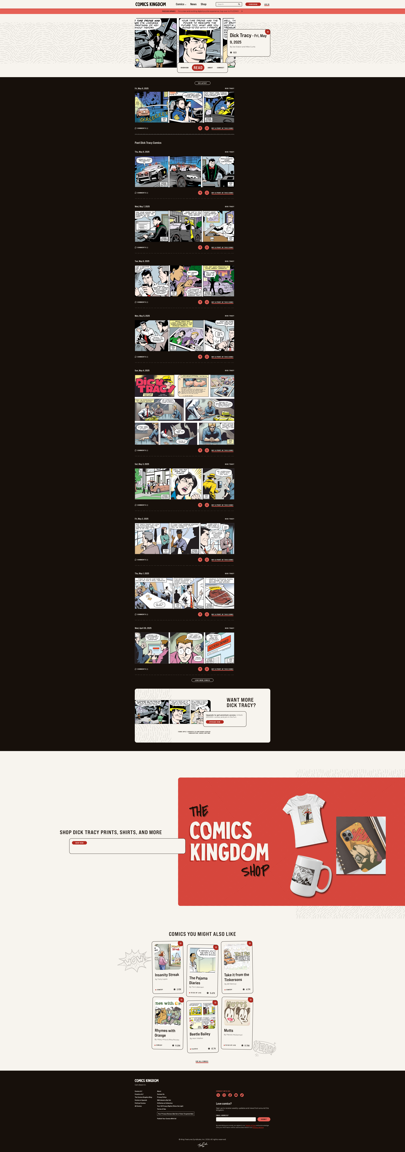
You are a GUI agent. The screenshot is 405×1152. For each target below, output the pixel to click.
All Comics (138, 1106)
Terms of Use (161, 1109)
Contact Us (160, 1094)
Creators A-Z (139, 1094)
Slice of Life (196, 993)
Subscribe (253, 4)
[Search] (239, 4)
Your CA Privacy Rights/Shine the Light (170, 1106)
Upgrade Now (214, 722)
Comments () (142, 128)
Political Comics (140, 1103)
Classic (195, 1049)
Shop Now (79, 843)
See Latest (204, 83)
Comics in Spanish (141, 1100)
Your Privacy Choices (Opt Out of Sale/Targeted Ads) (175, 1114)
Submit (264, 1119)
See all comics (202, 1061)
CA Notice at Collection (165, 1103)
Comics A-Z (138, 1091)
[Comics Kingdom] (147, 1080)
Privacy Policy (161, 1097)
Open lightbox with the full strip (184, 107)
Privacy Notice (258, 1127)
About (159, 1091)
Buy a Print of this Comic (222, 128)
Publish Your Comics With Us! (166, 1118)
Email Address (222, 1115)
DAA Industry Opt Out (164, 1100)
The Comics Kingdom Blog (143, 1097)
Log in (266, 4)
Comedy (160, 990)
